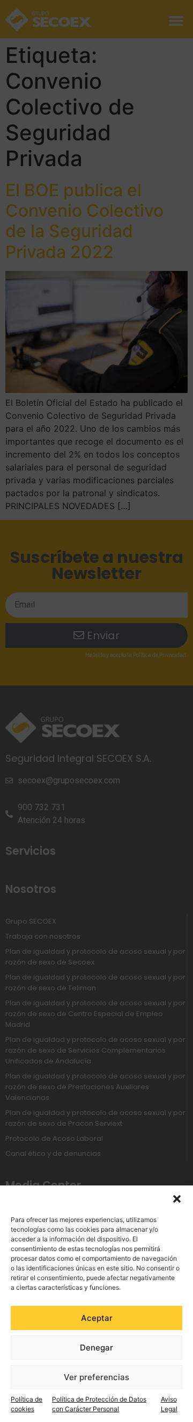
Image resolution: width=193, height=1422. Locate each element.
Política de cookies (26, 1404)
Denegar (96, 1347)
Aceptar (97, 1318)
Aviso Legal (169, 1404)
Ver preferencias (96, 1377)
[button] (177, 1199)
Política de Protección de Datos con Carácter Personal (99, 1404)
